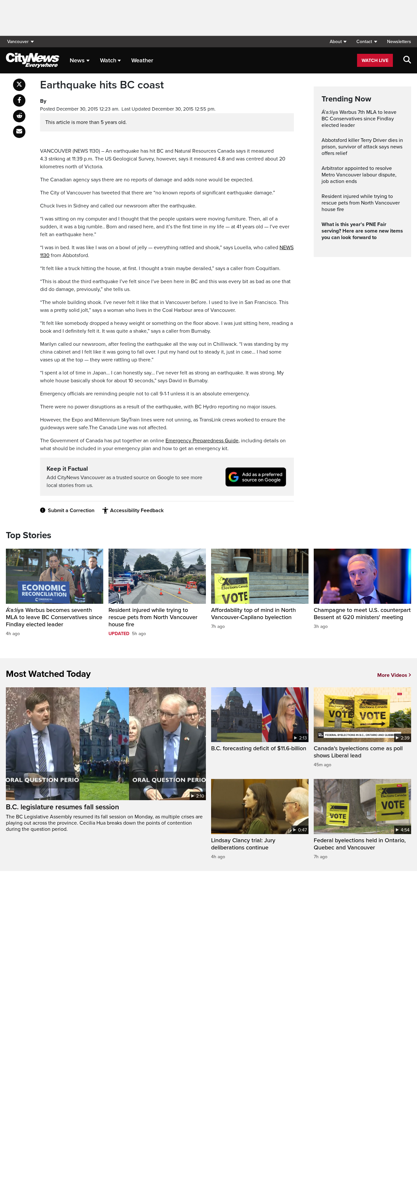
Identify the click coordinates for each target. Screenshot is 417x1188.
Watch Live (375, 60)
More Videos (392, 675)
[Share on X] (19, 85)
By (43, 101)
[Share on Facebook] (19, 100)
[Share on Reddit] (19, 116)
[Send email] (19, 132)
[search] (407, 60)
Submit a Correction (71, 510)
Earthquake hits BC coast (102, 85)
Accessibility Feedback (137, 510)
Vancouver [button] (18, 41)
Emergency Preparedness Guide (201, 440)
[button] (338, 41)
